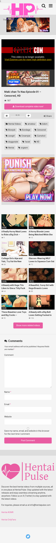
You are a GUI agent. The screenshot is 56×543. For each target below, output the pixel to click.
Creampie (25, 136)
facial (27, 142)
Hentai (11, 148)
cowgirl (11, 136)
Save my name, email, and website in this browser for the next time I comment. (26, 432)
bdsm (44, 124)
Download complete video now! (29, 106)
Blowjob (11, 130)
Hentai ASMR (7, 512)
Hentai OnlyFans (8, 519)
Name (7, 392)
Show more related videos (28, 325)
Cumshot (41, 136)
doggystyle (13, 142)
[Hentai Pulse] (23, 10)
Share (49, 116)
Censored (41, 130)
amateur (31, 124)
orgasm (24, 148)
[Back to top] (51, 537)
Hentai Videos (14, 124)
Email (7, 404)
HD (37, 142)
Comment (8, 355)
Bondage (26, 130)
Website (8, 416)
